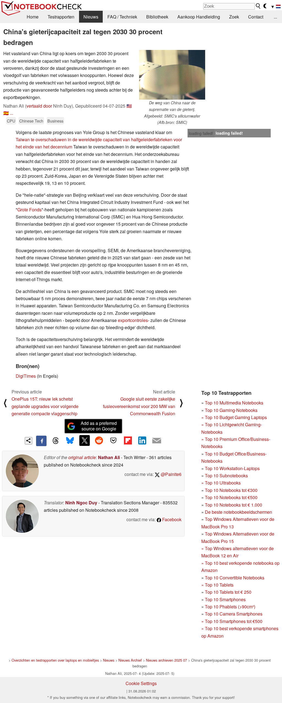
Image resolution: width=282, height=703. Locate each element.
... (275, 17)
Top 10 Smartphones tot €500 (231, 621)
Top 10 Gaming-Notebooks (231, 410)
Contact (255, 17)
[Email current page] (156, 441)
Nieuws (90, 17)
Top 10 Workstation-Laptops (232, 468)
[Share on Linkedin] (142, 440)
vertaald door (39, 106)
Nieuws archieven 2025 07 (166, 660)
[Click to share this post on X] (84, 440)
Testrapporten (61, 17)
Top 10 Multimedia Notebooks (234, 403)
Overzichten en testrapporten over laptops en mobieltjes (55, 660)
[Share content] (28, 440)
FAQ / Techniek (122, 17)
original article (82, 457)
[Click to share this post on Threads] (55, 441)
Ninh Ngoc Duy (81, 502)
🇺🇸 (129, 106)
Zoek (234, 17)
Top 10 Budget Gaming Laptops (234, 417)
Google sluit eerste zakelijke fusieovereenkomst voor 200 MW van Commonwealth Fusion (139, 406)
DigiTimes (26, 376)
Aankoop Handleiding (198, 17)
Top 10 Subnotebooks (226, 475)
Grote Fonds (29, 209)
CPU (11, 121)
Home (33, 17)
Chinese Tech (31, 121)
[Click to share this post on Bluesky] (70, 441)
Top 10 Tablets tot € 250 (228, 592)
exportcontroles (133, 320)
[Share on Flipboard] (128, 440)
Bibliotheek (157, 17)
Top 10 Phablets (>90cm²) (230, 606)
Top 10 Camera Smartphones (233, 614)
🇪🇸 (6, 113)
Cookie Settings (141, 683)
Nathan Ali (109, 457)
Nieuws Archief (130, 660)
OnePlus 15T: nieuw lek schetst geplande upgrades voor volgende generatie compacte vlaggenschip (45, 406)
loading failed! (201, 133)
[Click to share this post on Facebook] (41, 441)
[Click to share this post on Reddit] (99, 440)
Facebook (171, 519)
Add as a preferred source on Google (99, 426)
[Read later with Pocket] (113, 440)
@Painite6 (170, 474)
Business (55, 121)
